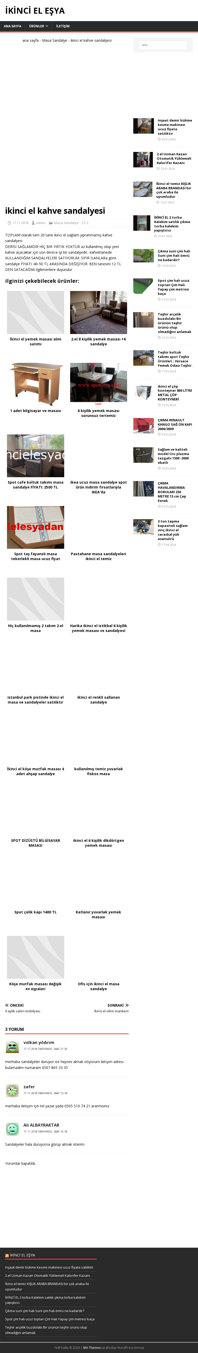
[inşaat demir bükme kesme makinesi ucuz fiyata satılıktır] (143, 130)
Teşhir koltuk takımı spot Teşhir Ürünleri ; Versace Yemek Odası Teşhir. (175, 359)
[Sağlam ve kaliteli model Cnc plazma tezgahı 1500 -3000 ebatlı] (143, 459)
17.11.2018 (20, 222)
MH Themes (92, 1348)
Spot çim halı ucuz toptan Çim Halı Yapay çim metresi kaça (173, 287)
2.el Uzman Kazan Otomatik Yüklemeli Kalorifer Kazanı (174, 158)
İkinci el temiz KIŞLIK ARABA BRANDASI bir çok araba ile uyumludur (173, 190)
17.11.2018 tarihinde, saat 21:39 (45, 1049)
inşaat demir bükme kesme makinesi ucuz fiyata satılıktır (175, 127)
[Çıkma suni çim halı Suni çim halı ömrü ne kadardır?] (143, 259)
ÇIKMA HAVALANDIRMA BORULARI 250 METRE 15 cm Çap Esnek (172, 492)
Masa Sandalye (54, 40)
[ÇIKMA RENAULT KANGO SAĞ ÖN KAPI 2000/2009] (143, 430)
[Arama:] (163, 45)
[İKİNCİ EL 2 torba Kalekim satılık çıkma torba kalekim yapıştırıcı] (141, 227)
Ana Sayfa (12, 26)
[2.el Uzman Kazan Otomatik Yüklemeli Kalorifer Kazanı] (143, 164)
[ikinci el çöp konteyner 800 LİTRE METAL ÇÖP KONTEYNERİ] (143, 396)
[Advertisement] (67, 126)
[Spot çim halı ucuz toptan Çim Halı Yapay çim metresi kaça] (143, 290)
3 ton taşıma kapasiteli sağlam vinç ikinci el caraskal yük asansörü (173, 530)
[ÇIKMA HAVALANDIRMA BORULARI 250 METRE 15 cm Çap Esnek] (143, 493)
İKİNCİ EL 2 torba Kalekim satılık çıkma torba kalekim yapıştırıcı (172, 224)
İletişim (63, 26)
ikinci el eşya (22, 1255)
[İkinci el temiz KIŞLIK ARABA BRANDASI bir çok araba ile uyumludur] (142, 193)
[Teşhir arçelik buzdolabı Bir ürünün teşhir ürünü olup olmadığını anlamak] (143, 324)
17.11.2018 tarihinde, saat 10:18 (45, 1131)
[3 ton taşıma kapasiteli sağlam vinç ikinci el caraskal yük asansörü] (143, 531)
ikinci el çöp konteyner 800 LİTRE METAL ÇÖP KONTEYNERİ (175, 393)
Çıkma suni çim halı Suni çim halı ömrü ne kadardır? (174, 255)
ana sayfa (30, 40)
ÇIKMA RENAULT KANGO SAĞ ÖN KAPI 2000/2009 (175, 424)
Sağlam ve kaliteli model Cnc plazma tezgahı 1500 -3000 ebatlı (173, 456)
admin (41, 222)
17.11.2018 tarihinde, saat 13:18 (45, 1093)
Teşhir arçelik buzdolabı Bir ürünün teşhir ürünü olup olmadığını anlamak (174, 323)
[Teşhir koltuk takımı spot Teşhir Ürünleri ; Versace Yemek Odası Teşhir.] (143, 362)
